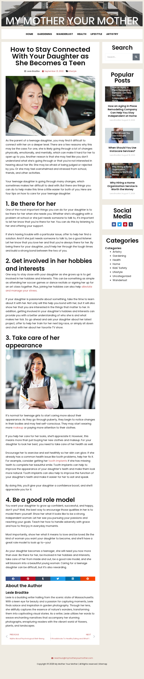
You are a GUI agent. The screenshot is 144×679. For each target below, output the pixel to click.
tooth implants (58, 461)
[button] (13, 579)
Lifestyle (96, 34)
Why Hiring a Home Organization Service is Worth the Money (122, 186)
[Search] (136, 57)
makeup (18, 427)
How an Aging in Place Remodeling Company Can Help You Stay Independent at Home (122, 111)
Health (81, 34)
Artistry (112, 34)
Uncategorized (122, 276)
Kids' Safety (120, 268)
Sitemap (103, 664)
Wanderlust (64, 34)
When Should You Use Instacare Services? (122, 149)
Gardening (44, 34)
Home (29, 34)
